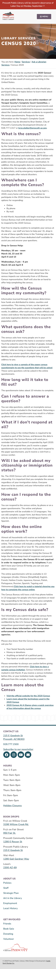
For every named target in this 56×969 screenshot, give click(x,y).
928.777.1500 (11, 744)
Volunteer (8, 938)
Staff (5, 887)
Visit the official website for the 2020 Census (28, 695)
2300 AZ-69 (10, 867)
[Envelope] (28, 754)
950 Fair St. (9, 833)
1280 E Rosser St (12, 841)
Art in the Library (12, 898)
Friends (7, 923)
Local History (10, 908)
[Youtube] (21, 754)
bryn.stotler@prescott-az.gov (32, 128)
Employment (10, 903)
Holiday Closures (12, 805)
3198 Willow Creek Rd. (16, 824)
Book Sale (8, 928)
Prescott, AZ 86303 (13, 739)
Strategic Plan (11, 893)
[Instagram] (13, 754)
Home (17, 61)
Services (26, 61)
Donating (8, 933)
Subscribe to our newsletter (18, 749)
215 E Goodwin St (13, 735)
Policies (7, 882)
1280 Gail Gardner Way (16, 858)
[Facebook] (6, 754)
